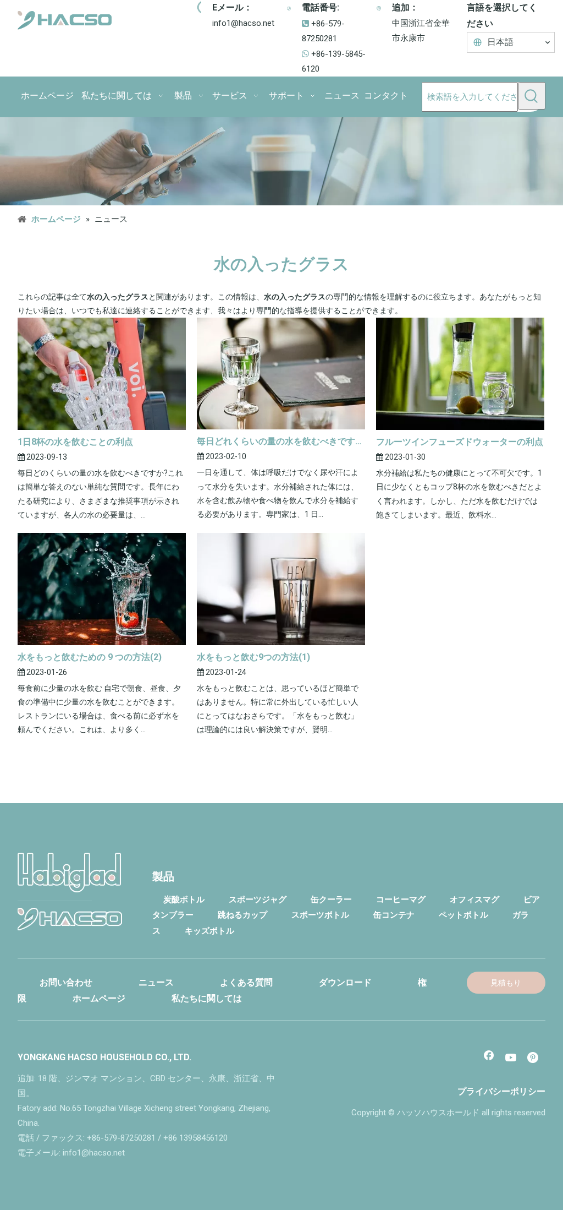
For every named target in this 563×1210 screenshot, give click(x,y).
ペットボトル (463, 915)
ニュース (156, 982)
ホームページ (99, 998)
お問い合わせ (66, 982)
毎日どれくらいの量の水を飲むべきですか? (281, 441)
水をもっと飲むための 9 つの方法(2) (90, 657)
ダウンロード (345, 982)
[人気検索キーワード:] (531, 96)
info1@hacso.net (243, 23)
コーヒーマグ (401, 899)
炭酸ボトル (184, 899)
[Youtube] (511, 1058)
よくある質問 (246, 982)
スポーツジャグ (257, 899)
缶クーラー (331, 899)
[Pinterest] (534, 1058)
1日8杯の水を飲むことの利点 (75, 442)
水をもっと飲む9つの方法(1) (253, 657)
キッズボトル (209, 931)
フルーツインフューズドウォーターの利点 (459, 442)
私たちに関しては (207, 998)
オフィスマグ (474, 899)
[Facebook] (489, 1058)
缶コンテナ (394, 915)
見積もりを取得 (505, 986)
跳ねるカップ (242, 915)
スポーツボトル (320, 915)
